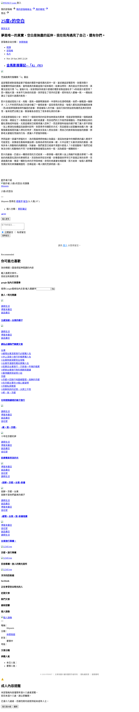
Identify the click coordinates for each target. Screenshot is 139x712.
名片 (9, 54)
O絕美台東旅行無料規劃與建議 (16, 370)
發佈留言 (5, 236)
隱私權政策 (84, 674)
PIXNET (49, 674)
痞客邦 (19, 201)
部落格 (10, 51)
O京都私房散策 (8, 386)
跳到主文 (5, 28)
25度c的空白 (13, 21)
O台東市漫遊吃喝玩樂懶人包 (15, 363)
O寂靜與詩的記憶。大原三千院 (16, 389)
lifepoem (5, 186)
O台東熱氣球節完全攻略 (12, 360)
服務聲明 (95, 674)
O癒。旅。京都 (8, 392)
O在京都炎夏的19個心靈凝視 (15, 383)
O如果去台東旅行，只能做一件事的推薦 (20, 366)
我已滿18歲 (6, 707)
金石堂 (4, 421)
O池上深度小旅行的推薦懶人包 (16, 357)
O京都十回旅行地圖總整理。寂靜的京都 (20, 379)
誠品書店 (5, 313)
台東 (3, 350)
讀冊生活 (5, 306)
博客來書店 (6, 309)
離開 (15, 707)
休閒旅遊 (23, 42)
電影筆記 (22, 209)
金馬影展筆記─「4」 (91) (25, 65)
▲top (3, 214)
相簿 (9, 47)
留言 (25, 201)
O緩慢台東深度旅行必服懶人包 (16, 353)
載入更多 (5, 219)
